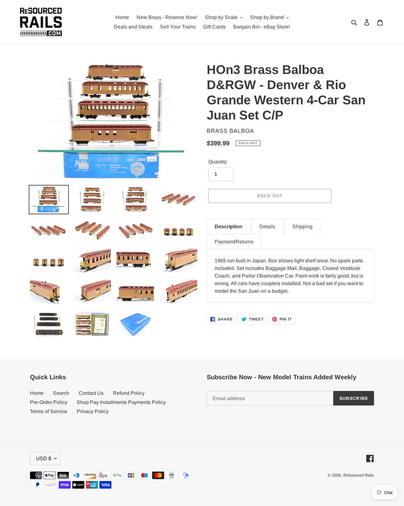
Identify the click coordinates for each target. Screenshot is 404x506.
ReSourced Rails (358, 475)
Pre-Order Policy (48, 402)
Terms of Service (48, 411)
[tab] (228, 226)
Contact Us (91, 393)
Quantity (217, 161)
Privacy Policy (93, 411)
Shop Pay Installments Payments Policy (121, 402)
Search (61, 393)
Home (37, 393)
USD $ (43, 458)
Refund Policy (129, 393)
